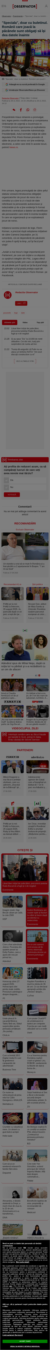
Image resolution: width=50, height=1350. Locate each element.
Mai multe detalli (22, 1262)
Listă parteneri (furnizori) (13, 1335)
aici (10, 1286)
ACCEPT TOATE (25, 1341)
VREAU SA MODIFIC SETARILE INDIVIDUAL (25, 1346)
